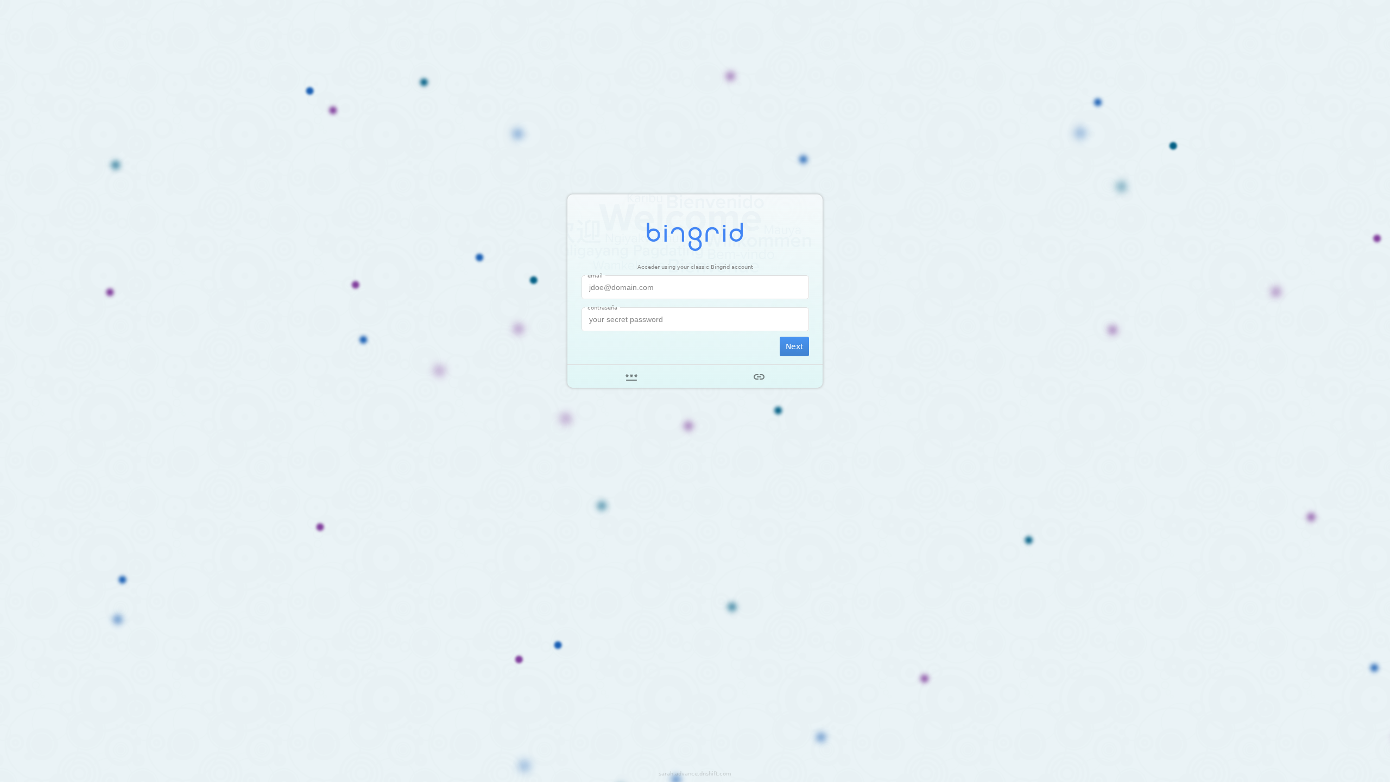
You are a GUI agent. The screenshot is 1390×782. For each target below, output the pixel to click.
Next (794, 346)
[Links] (759, 376)
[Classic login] (631, 376)
